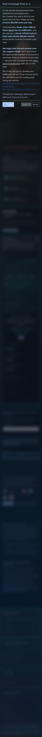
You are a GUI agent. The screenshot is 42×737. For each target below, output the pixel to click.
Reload (35, 104)
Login (9, 104)
